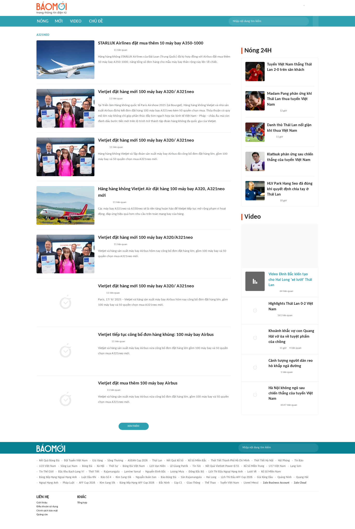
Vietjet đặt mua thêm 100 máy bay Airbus (138, 383)
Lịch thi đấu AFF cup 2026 (236, 477)
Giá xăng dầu (265, 477)
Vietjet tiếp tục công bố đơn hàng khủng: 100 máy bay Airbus (156, 335)
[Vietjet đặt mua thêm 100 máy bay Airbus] (65, 399)
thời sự (113, 466)
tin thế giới (46, 471)
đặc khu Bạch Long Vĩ (71, 471)
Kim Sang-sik (123, 477)
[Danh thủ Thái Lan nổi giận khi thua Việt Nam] (255, 132)
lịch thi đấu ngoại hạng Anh (225, 471)
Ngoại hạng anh (48, 482)
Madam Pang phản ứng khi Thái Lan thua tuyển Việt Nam (289, 99)
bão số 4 (106, 477)
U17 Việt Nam (277, 466)
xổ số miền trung (254, 466)
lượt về (251, 471)
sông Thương (115, 460)
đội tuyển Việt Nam (76, 460)
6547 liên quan (289, 405)
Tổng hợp (82, 502)
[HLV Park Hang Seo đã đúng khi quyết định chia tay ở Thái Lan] (255, 190)
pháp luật (68, 482)
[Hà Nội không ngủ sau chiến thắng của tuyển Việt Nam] (255, 395)
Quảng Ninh (284, 477)
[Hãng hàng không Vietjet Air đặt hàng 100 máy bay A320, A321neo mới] (65, 205)
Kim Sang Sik (107, 482)
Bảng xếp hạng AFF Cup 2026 (137, 482)
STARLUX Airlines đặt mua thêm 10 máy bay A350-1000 (150, 43)
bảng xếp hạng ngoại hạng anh (58, 477)
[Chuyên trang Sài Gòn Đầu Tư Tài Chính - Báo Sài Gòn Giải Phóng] (104, 50)
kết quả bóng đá (49, 460)
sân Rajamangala (191, 477)
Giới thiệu (41, 502)
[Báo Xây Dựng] (103, 342)
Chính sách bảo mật (47, 510)
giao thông (193, 482)
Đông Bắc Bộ (196, 471)
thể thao (210, 482)
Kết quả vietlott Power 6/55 (222, 466)
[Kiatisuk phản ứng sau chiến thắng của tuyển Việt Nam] (255, 161)
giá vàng (97, 460)
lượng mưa (177, 471)
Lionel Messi (251, 482)
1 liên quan (287, 372)
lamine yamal (132, 471)
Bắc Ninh (164, 482)
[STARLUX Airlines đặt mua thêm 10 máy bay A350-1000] (65, 59)
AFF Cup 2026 (87, 482)
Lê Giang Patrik (179, 466)
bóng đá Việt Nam (134, 466)
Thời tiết (94, 471)
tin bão (298, 460)
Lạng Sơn (295, 466)
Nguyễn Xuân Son (146, 477)
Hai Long (211, 477)
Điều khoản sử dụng (47, 506)
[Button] (316, 21)
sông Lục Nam (69, 466)
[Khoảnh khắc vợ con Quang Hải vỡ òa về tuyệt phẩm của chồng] (255, 338)
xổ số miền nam (271, 471)
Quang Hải (302, 477)
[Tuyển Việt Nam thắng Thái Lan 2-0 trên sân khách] (255, 71)
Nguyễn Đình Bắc (155, 471)
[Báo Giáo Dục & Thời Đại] (100, 293)
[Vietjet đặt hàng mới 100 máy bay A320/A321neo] (65, 254)
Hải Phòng (284, 460)
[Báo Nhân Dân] (102, 147)
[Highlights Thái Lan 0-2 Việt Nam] (255, 310)
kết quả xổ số (175, 460)
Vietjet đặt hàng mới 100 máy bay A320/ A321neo (146, 92)
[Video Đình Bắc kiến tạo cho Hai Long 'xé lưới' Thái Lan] (255, 281)
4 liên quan (295, 348)
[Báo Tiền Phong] (273, 372)
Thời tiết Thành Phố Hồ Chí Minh (230, 460)
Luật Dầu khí (88, 477)
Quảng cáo (42, 514)
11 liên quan (120, 50)
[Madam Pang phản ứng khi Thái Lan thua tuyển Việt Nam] (255, 100)
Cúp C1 (178, 482)
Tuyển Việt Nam (229, 482)
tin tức (196, 466)
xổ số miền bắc (197, 460)
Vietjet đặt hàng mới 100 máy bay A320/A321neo (145, 237)
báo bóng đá (168, 477)
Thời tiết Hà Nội (263, 460)
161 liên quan (284, 315)
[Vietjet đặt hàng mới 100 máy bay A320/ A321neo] (65, 108)
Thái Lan (157, 460)
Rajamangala (112, 471)
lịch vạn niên (157, 466)
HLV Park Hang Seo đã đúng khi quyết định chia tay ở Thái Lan (289, 189)
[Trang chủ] (51, 8)
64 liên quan (286, 291)
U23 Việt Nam (47, 466)
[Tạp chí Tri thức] (101, 390)
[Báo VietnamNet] (273, 291)
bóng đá (87, 466)
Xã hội (100, 466)
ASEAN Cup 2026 (138, 460)
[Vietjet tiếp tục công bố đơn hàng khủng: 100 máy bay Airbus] (65, 351)
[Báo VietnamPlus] (104, 202)
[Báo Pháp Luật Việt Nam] (102, 99)
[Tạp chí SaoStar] (272, 110)
